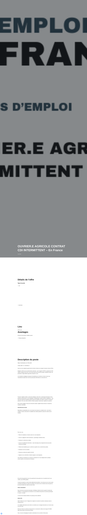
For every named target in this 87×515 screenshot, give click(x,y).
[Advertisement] (35, 269)
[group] (35, 294)
